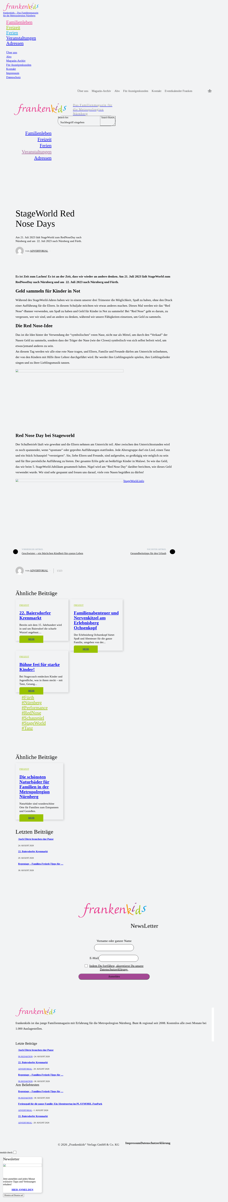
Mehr (31, 639)
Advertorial (39, 250)
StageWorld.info (133, 481)
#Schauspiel (33, 717)
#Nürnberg (32, 702)
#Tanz (27, 728)
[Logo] (114, 910)
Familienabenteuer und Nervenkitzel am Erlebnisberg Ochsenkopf (96, 620)
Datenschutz (13, 77)
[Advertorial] (20, 251)
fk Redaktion (25, 1056)
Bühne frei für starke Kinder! (39, 667)
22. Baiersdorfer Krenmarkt (35, 615)
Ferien (12, 32)
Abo (8, 56)
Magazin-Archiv (16, 60)
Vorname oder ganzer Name (114, 941)
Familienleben (19, 22)
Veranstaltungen (21, 37)
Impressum (12, 73)
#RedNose (31, 712)
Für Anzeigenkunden (18, 65)
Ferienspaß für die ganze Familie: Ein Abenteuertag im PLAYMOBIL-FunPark (60, 1103)
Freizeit (13, 27)
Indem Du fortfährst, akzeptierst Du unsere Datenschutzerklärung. (116, 967)
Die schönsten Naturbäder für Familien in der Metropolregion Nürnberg (34, 786)
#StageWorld (34, 722)
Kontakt (11, 69)
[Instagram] (203, 91)
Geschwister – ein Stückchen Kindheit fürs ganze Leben (52, 553)
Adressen (15, 43)
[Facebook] (197, 91)
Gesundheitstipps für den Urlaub (148, 553)
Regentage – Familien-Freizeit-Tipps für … (40, 864)
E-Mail (94, 958)
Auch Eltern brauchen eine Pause (36, 839)
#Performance (35, 707)
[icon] (209, 91)
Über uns (11, 52)
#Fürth (28, 697)
